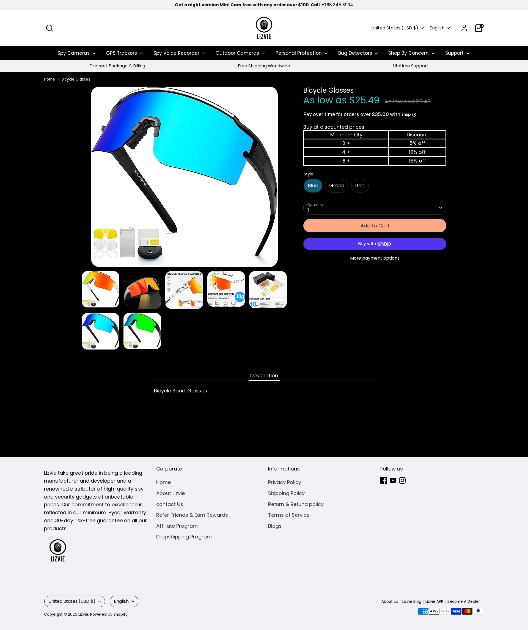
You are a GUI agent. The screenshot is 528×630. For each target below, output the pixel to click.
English (437, 28)
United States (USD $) (394, 28)
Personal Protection (299, 53)
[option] (117, 66)
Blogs (275, 525)
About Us (389, 601)
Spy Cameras (74, 53)
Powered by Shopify (109, 614)
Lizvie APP (434, 601)
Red (360, 185)
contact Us (169, 504)
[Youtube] (393, 480)
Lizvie (83, 614)
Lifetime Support (410, 66)
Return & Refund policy (296, 504)
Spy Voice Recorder (177, 53)
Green (336, 185)
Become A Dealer (463, 601)
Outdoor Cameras (238, 53)
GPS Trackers (122, 53)
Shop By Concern (409, 53)
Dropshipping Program (184, 536)
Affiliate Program (177, 525)
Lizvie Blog (411, 601)
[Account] (464, 28)
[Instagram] (402, 480)
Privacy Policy (284, 482)
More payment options (375, 258)
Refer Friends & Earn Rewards (192, 514)
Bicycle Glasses (76, 79)
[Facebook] (383, 480)
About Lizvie (170, 493)
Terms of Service (289, 514)
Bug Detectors (355, 53)
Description (264, 375)
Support (455, 53)
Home (49, 79)
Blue (313, 185)
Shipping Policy (286, 493)
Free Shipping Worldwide (264, 66)
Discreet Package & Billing (117, 66)
